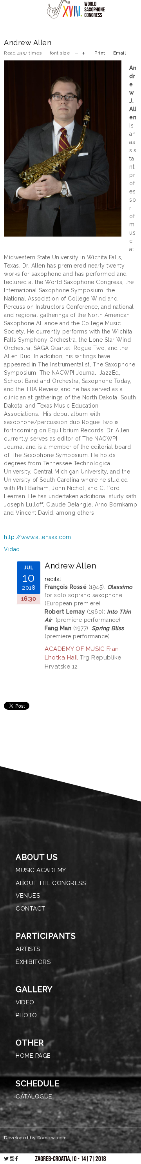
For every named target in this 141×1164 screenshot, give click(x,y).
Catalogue (34, 1096)
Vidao (12, 549)
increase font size (84, 52)
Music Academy (41, 870)
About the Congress (51, 883)
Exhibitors (33, 961)
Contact (30, 908)
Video (25, 1002)
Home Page (33, 1055)
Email (119, 53)
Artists (28, 949)
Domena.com (52, 1137)
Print (99, 53)
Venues (28, 895)
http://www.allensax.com (37, 537)
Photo (26, 1015)
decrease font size (77, 52)
